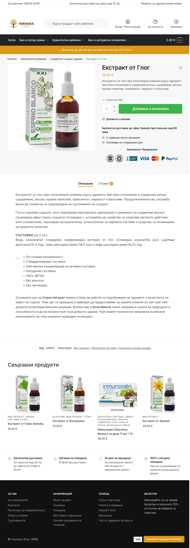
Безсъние (59, 416)
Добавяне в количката (150, 109)
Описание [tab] (85, 183)
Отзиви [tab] (105, 183)
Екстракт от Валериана (69, 421)
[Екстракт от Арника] (162, 393)
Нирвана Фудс (20, 539)
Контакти (14, 505)
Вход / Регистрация (127, 26)
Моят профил (62, 500)
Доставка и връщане (67, 515)
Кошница (176, 26)
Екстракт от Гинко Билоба (25, 423)
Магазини (105, 515)
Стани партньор (109, 500)
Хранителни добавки (33, 58)
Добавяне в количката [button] (27, 436)
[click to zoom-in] (51, 107)
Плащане (59, 510)
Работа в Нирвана (111, 505)
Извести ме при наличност (117, 446)
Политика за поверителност (27, 510)
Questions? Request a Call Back (164, 539)
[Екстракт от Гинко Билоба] (180, 68)
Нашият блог (107, 510)
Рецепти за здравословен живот (161, 3)
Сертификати (17, 520)
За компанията (18, 500)
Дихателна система (104, 347)
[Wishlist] (41, 379)
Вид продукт (82, 347)
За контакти (155, 26)
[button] (114, 106)
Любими (59, 505)
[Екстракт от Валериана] (72, 393)
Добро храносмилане (115, 418)
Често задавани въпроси (115, 520)
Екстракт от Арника (156, 421)
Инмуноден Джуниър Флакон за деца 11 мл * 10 (115, 431)
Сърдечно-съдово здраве (66, 58)
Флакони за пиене (118, 425)
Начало (12, 58)
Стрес (24, 419)
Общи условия (17, 515)
